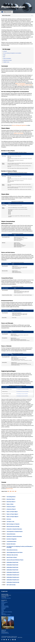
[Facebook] (12, 639)
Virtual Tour (3, 613)
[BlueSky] (6, 639)
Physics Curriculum (7, 11)
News (2, 612)
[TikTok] (10, 639)
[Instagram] (1, 639)
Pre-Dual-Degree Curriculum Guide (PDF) (22, 393)
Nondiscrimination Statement (12, 637)
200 (10, 491)
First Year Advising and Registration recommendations (12, 53)
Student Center (9, 488)
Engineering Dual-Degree (7, 60)
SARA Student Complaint (5, 614)
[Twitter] (8, 639)
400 (15, 491)
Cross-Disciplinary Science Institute (25, 84)
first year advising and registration (19, 125)
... (2, 11)
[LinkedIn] (15, 639)
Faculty (2, 604)
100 (8, 491)
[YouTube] (4, 639)
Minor (4, 56)
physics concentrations (20, 83)
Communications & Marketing (6, 611)
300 (13, 491)
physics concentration (18, 133)
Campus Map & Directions (6, 598)
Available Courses (6, 62)
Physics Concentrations (7, 58)
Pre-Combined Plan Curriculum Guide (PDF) (22, 389)
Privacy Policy (3, 637)
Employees (3, 603)
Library (2, 610)
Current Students (4, 602)
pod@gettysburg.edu (5, 633)
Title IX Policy (20, 637)
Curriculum (5, 51)
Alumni (2, 601)
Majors (4, 54)
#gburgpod (3, 631)
